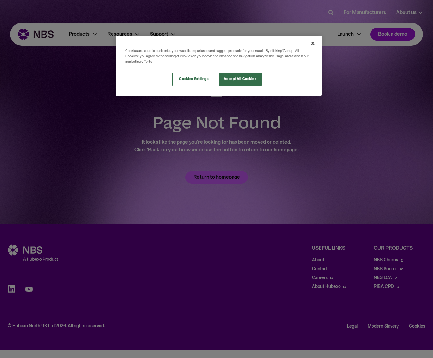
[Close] (313, 43)
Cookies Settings (193, 79)
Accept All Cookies (240, 79)
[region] (219, 66)
